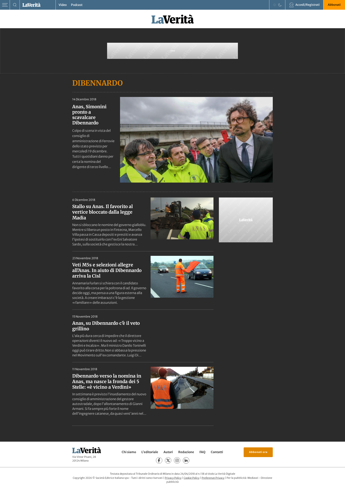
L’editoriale (149, 452)
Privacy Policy (173, 478)
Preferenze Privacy (213, 478)
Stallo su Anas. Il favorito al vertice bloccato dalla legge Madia (102, 212)
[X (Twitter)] (168, 460)
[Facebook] (159, 460)
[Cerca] (15, 5)
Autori (168, 452)
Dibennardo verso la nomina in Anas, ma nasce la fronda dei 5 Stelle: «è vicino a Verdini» (106, 381)
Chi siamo (129, 452)
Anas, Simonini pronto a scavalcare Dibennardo (89, 115)
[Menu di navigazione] (5, 5)
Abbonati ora (258, 452)
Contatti (217, 452)
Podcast (76, 5)
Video (63, 5)
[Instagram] (177, 460)
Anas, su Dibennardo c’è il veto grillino (106, 326)
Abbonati (334, 4)
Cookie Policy (191, 478)
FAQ (202, 452)
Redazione (186, 452)
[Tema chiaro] (274, 5)
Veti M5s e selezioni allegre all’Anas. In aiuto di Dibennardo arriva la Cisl (107, 270)
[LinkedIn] (186, 460)
